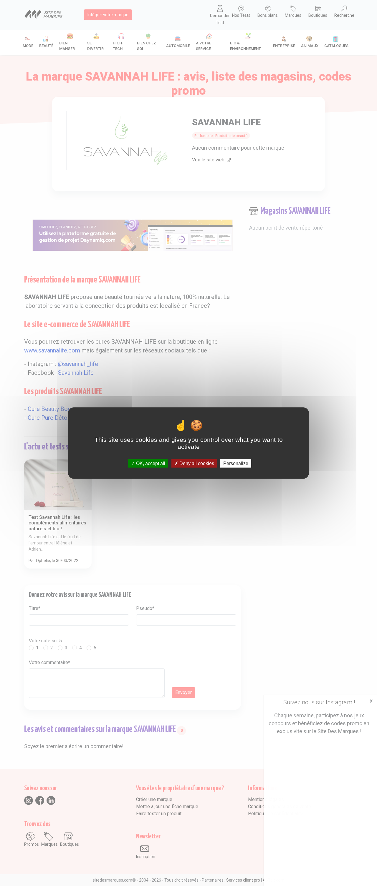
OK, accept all (150, 463)
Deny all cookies (196, 463)
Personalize (235, 463)
